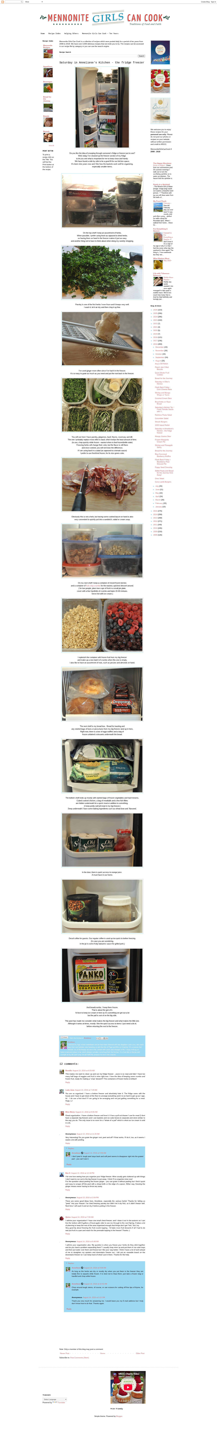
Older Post (140, 1353)
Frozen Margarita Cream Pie (162, 441)
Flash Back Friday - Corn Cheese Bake (163, 388)
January (158, 507)
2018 (155, 337)
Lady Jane (69, 1090)
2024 (155, 317)
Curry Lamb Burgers (163, 482)
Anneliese (76, 1153)
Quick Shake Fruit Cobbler (162, 374)
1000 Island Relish (162, 425)
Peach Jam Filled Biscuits (162, 368)
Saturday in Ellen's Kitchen (162, 383)
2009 (155, 531)
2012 (155, 521)
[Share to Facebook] (104, 1038)
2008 (155, 535)
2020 (155, 330)
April (157, 496)
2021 (155, 327)
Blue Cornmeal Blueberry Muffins (163, 455)
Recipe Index (54, 34)
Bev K (67, 1173)
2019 (155, 334)
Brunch (46, 131)
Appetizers (47, 66)
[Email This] (97, 1038)
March (158, 500)
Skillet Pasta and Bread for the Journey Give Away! (164, 473)
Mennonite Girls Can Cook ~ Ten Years (100, 34)
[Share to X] (102, 1038)
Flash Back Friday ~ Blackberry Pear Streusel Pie (163, 462)
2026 (155, 310)
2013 (155, 518)
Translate (61, 1402)
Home (43, 34)
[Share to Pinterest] (107, 1038)
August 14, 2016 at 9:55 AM (95, 1153)
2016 (155, 344)
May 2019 (167, 260)
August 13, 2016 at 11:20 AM (88, 1134)
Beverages (47, 82)
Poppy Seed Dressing (163, 467)
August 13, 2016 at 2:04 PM (88, 1197)
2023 (155, 320)
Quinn (68, 1217)
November (159, 351)
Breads (46, 116)
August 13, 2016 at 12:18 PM (82, 1173)
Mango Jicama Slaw (163, 436)
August (158, 361)
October (158, 354)
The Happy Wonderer (162, 163)
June (157, 489)
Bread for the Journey (163, 378)
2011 (155, 525)
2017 (155, 341)
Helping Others (71, 34)
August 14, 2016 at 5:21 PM (94, 1297)
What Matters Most (161, 258)
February (167, 203)
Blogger (119, 1416)
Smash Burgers (161, 422)
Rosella (68, 1071)
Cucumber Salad (161, 418)
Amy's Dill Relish (161, 364)
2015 (155, 511)
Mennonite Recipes (47, 46)
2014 (155, 514)
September (160, 357)
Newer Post (64, 1353)
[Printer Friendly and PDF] (64, 1037)
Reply (67, 1082)
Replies (71, 1148)
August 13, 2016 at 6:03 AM (84, 1071)
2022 (155, 324)
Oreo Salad (159, 478)
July (157, 486)
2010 (155, 528)
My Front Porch (159, 201)
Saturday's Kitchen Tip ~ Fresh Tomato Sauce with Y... (164, 409)
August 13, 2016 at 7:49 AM (86, 1090)
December (159, 347)
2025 (155, 313)
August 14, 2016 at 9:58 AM (95, 1268)
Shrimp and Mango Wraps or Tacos (162, 394)
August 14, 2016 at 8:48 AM (88, 1241)
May (157, 493)
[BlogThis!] (99, 1038)
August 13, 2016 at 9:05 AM (86, 1112)
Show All (51, 145)
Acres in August (159, 165)
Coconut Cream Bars (163, 398)
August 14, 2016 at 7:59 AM (82, 1217)
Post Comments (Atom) (79, 1358)
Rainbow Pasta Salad (163, 415)
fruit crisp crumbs (93, 586)
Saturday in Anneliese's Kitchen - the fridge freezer (164, 431)
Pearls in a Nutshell (161, 184)
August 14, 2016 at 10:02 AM (95, 1284)
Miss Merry (70, 1112)
